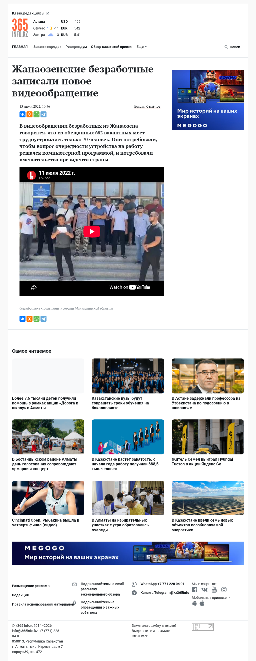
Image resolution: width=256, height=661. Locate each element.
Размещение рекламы (31, 586)
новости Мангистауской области (86, 308)
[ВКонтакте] (23, 114)
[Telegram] (43, 114)
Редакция (20, 595)
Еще (140, 47)
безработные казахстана (39, 308)
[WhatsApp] (37, 114)
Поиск (234, 47)
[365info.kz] (21, 27)
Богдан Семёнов (147, 106)
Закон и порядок (48, 47)
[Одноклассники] (29, 114)
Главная (20, 47)
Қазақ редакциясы (28, 13)
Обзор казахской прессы (111, 47)
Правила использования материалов (38, 604)
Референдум (76, 47)
